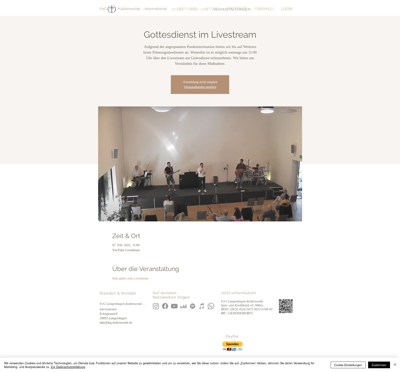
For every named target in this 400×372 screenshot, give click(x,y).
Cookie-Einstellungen (348, 365)
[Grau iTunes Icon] (202, 306)
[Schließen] (395, 365)
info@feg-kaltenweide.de (116, 322)
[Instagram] (156, 306)
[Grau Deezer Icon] (183, 306)
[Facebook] (165, 306)
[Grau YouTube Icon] (174, 306)
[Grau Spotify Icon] (193, 306)
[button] (232, 346)
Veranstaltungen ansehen (200, 87)
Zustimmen (379, 365)
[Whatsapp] (211, 306)
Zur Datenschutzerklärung (68, 367)
